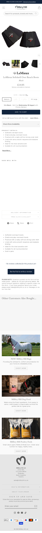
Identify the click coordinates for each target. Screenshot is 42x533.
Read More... (6, 150)
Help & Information (21, 487)
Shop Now (21, 368)
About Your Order (20, 491)
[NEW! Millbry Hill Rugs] (21, 345)
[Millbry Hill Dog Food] (21, 386)
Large (15, 99)
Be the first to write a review (21, 271)
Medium (6, 99)
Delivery (14, 87)
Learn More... (34, 118)
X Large (24, 99)
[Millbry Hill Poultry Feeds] (21, 428)
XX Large (34, 99)
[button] (21, 270)
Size (19, 95)
